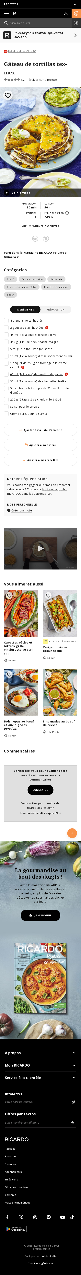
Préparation (55, 309)
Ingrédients (25, 309)
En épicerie (11, 1179)
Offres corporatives (16, 1187)
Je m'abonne (43, 915)
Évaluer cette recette (43, 80)
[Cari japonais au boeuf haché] (60, 613)
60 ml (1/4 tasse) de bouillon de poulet (36, 374)
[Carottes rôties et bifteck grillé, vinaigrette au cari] (21, 613)
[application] (40, 548)
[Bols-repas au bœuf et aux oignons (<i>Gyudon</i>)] (21, 692)
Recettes (10, 1148)
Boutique (10, 1156)
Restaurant (11, 1164)
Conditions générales (40, 1263)
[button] (76, 13)
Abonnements (13, 1172)
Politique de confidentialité (41, 1256)
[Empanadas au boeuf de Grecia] (60, 692)
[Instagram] (36, 1217)
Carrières (10, 1195)
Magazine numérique (17, 1202)
